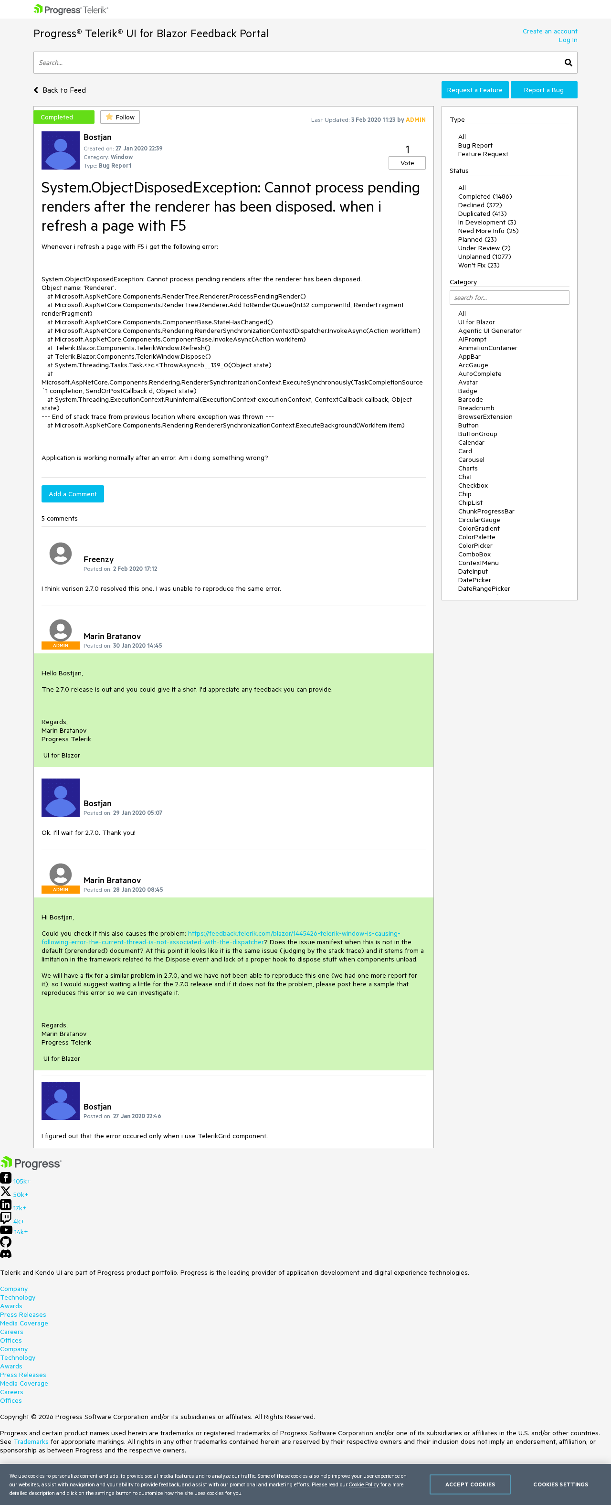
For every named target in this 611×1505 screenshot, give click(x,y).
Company (14, 1288)
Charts (468, 468)
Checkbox (473, 485)
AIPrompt (472, 339)
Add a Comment (73, 494)
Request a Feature (475, 89)
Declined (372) (480, 205)
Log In (568, 39)
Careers (11, 1331)
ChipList (470, 502)
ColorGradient (479, 528)
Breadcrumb (476, 408)
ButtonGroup (477, 433)
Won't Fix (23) (479, 265)
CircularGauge (479, 519)
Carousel (471, 459)
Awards (11, 1306)
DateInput (473, 571)
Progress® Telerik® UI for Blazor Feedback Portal (151, 33)
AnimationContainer (487, 347)
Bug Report (475, 145)
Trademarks (31, 1441)
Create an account (550, 31)
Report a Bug (544, 89)
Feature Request (483, 153)
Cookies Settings (560, 1484)
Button (468, 425)
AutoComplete (480, 373)
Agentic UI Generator (490, 330)
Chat (465, 476)
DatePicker (474, 580)
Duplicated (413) (482, 213)
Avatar (468, 382)
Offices (11, 1340)
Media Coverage (24, 1323)
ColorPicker (475, 545)
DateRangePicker (484, 588)
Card (465, 451)
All (462, 136)
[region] (305, 1484)
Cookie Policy (364, 1484)
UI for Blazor (476, 322)
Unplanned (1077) (484, 256)
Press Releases (23, 1314)
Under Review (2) (484, 248)
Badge (467, 390)
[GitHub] (5, 1245)
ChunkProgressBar (486, 511)
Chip (465, 494)
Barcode (470, 399)
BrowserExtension (485, 416)
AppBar (469, 356)
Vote (407, 163)
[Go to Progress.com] (31, 1167)
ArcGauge (473, 365)
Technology (17, 1297)
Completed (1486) (485, 196)
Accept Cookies (470, 1484)
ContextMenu (478, 562)
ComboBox (474, 554)
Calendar (471, 442)
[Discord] (5, 1256)
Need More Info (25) (488, 230)
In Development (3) (487, 222)
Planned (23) (477, 239)
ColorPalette (476, 537)
